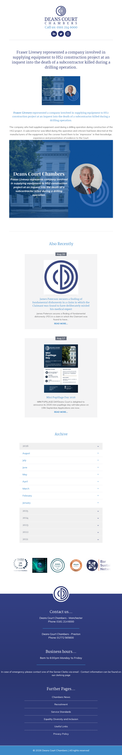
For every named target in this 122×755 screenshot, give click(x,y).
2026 (25, 446)
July (24, 460)
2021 (25, 539)
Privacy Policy (61, 733)
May (24, 474)
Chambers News (61, 697)
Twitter (61, 34)
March (25, 488)
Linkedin (54, 34)
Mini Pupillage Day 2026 (60, 398)
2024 (25, 518)
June (24, 467)
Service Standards (61, 711)
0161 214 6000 (67, 27)
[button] (68, 34)
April (25, 481)
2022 (25, 532)
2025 (25, 511)
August (26, 453)
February (27, 495)
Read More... (61, 323)
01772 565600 (65, 637)
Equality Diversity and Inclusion (61, 719)
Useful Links (61, 726)
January (26, 502)
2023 (25, 525)
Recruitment (61, 704)
